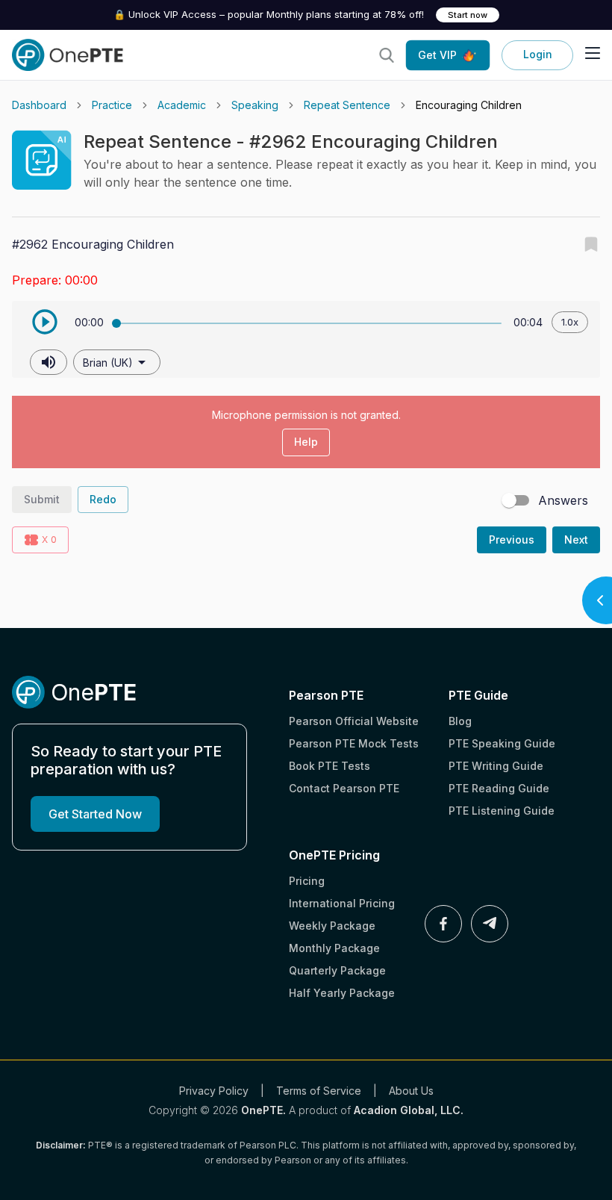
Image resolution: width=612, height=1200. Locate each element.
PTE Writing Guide (496, 765)
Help (306, 441)
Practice (112, 105)
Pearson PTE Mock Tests (354, 743)
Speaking (254, 105)
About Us (411, 1090)
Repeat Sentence (347, 105)
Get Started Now (95, 813)
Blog (460, 721)
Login (537, 54)
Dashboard (39, 105)
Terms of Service (318, 1090)
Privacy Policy (214, 1090)
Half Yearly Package (342, 992)
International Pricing (342, 903)
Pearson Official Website (354, 721)
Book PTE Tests (329, 765)
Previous (511, 539)
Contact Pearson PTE (344, 788)
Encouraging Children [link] (469, 105)
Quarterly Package (337, 970)
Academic (181, 105)
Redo (103, 499)
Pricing (307, 880)
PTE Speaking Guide (502, 743)
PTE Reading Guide (499, 788)
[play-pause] (45, 322)
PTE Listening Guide (502, 810)
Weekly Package (332, 925)
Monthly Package (334, 948)
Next (576, 539)
